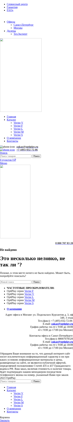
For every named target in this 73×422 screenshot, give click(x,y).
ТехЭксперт (20, 33)
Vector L (18, 128)
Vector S (18, 134)
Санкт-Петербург (24, 24)
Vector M (19, 131)
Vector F (18, 125)
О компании (14, 308)
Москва (18, 27)
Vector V (18, 122)
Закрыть (5, 420)
